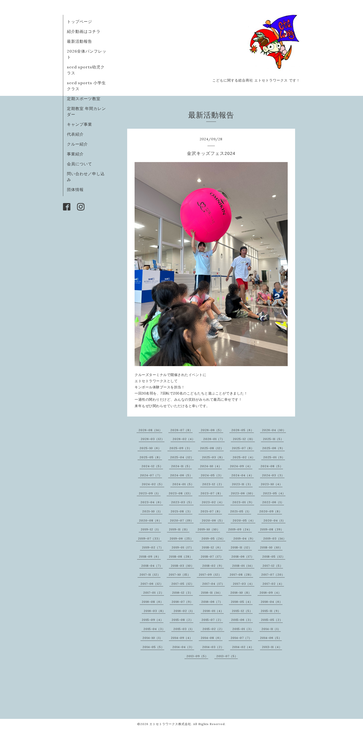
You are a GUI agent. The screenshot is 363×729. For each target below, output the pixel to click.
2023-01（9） (243, 502)
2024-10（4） (211, 466)
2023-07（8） (212, 493)
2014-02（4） (243, 647)
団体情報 (75, 189)
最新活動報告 (79, 41)
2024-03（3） (273, 475)
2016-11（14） (211, 592)
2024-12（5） (152, 466)
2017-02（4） (273, 583)
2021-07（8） (211, 511)
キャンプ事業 (79, 124)
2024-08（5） (272, 466)
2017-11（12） (150, 574)
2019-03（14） (274, 538)
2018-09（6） (150, 556)
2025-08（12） (212, 448)
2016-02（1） (184, 611)
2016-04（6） (271, 602)
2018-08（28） (181, 556)
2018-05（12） (273, 556)
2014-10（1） (152, 638)
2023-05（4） (274, 493)
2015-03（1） (183, 629)
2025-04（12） (182, 457)
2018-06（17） (242, 556)
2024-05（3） (212, 475)
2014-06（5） (271, 638)
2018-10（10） (271, 547)
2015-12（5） (242, 611)
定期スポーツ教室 (84, 98)
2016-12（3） (182, 592)
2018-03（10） (182, 565)
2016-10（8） (240, 592)
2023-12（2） (213, 484)
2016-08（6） (152, 602)
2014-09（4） (182, 638)
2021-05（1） (240, 511)
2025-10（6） (150, 448)
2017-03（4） (243, 583)
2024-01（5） (183, 484)
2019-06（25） (181, 538)
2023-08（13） (180, 493)
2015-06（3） (242, 620)
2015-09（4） (152, 620)
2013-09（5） (197, 656)
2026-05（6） (242, 430)
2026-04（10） (274, 430)
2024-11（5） (181, 466)
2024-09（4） (241, 466)
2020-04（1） (274, 520)
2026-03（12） (152, 439)
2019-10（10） (209, 529)
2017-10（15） (180, 574)
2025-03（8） (213, 457)
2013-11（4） (272, 647)
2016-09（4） (270, 592)
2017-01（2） (153, 592)
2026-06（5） (212, 430)
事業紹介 (75, 153)
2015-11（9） (271, 611)
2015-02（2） (213, 629)
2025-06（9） (273, 448)
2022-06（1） (273, 502)
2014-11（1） (271, 629)
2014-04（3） (183, 647)
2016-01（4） (213, 611)
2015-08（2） (182, 620)
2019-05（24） (213, 538)
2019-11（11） (179, 529)
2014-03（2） (213, 647)
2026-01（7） (214, 439)
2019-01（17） (183, 547)
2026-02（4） (184, 439)
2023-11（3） (242, 484)
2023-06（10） (243, 493)
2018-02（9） (213, 565)
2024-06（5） (181, 475)
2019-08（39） (272, 529)
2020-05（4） (244, 520)
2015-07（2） (212, 620)
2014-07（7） (241, 638)
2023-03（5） (182, 502)
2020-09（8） (270, 511)
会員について (79, 163)
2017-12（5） (272, 565)
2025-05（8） (151, 457)
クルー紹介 (77, 144)
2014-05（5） (153, 647)
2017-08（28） (241, 574)
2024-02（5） (153, 484)
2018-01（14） (243, 565)
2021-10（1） (152, 511)
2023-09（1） (150, 493)
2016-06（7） (212, 602)
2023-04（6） (152, 502)
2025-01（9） (274, 457)
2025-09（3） (180, 448)
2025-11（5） (273, 439)
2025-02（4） (244, 457)
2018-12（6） (212, 547)
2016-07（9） (182, 602)
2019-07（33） (149, 538)
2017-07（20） (273, 574)
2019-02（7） (152, 547)
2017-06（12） (152, 583)
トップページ (79, 21)
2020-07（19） (182, 520)
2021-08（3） (181, 511)
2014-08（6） (211, 638)
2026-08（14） (150, 430)
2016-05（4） (242, 602)
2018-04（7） (152, 565)
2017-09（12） (210, 574)
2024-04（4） (242, 475)
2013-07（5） (227, 656)
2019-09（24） (240, 529)
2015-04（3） (154, 629)
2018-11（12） (241, 547)
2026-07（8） (181, 430)
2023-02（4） (213, 502)
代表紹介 (75, 134)
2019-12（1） (151, 529)
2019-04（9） (244, 538)
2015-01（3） (242, 629)
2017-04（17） (213, 583)
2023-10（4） (271, 484)
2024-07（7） (151, 475)
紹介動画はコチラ (84, 31)
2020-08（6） (150, 520)
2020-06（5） (213, 520)
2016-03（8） (154, 611)
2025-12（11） (244, 439)
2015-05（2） (272, 620)
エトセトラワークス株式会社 (170, 724)
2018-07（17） (212, 556)
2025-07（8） (243, 448)
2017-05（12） (182, 583)
